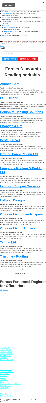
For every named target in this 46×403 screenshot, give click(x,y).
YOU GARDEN (4, 388)
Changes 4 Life (11, 126)
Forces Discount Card (6, 354)
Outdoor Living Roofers (17, 228)
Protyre (2, 382)
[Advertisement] (23, 318)
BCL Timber (9, 98)
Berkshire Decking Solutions (21, 112)
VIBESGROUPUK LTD (7, 372)
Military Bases (6, 17)
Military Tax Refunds (6, 352)
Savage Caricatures (6, 370)
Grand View (3, 376)
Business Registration (10, 31)
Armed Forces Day (5, 356)
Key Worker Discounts (6, 360)
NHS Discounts (4, 348)
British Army (3, 358)
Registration (5, 25)
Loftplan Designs (12, 200)
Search (2, 46)
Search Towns (10, 59)
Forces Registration (10, 27)
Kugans (2, 378)
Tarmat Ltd (8, 242)
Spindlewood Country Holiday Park (10, 384)
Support (4, 35)
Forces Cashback (5, 350)
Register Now (4, 290)
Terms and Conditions (6, 396)
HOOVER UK (4, 380)
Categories (5, 21)
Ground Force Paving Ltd (19, 154)
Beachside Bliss (5, 374)
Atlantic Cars (9, 84)
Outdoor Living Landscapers (21, 214)
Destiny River (10, 140)
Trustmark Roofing (14, 256)
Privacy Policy (4, 394)
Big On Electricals (5, 386)
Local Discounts (7, 13)
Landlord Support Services (20, 186)
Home (4, 11)
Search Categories (28, 59)
